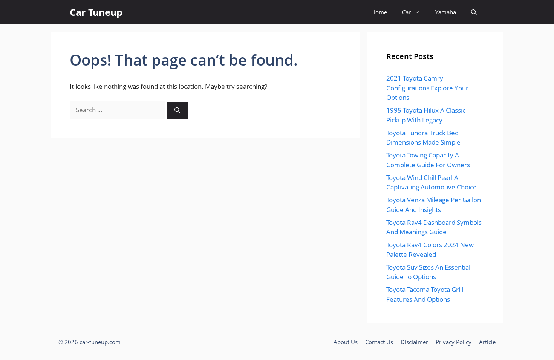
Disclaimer (414, 342)
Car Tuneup (96, 12)
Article (487, 342)
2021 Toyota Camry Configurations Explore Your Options (427, 88)
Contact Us (379, 342)
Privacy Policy (453, 342)
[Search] (177, 110)
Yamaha (445, 12)
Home (379, 12)
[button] (474, 12)
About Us (346, 342)
